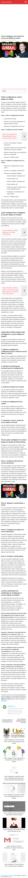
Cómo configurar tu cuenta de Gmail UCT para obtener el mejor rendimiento (21, 720)
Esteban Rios (11, 706)
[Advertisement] (14, 20)
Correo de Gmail (6, 2)
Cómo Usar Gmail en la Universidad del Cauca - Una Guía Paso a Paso (7, 721)
